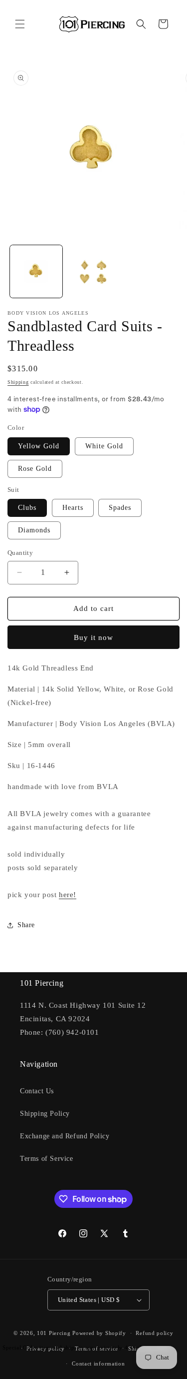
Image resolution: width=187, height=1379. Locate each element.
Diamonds (34, 530)
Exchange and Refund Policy (65, 1136)
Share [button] (26, 925)
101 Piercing (53, 1333)
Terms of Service (46, 1158)
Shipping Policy (45, 1113)
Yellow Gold (38, 446)
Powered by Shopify (99, 1333)
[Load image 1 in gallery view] (36, 271)
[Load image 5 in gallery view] (93, 271)
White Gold (104, 446)
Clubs (27, 507)
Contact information (98, 1363)
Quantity (20, 552)
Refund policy (154, 1333)
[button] (20, 24)
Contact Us (37, 1091)
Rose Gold (35, 468)
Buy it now (93, 637)
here (66, 895)
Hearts (72, 507)
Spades (120, 507)
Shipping (18, 382)
